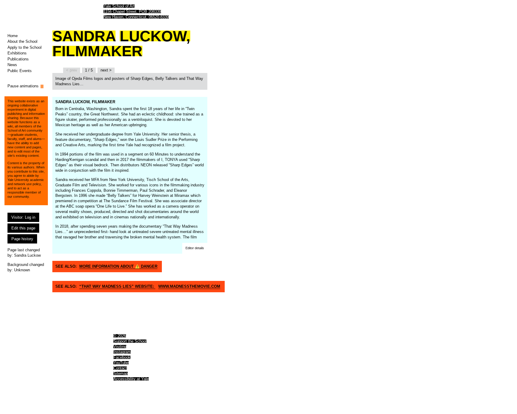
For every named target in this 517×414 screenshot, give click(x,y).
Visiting (119, 346)
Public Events (19, 71)
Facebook (121, 357)
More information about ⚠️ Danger (118, 266)
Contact (120, 368)
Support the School (130, 341)
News (12, 65)
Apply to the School (24, 47)
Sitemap (120, 373)
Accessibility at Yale (131, 379)
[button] (194, 248)
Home (12, 36)
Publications (18, 59)
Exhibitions (17, 53)
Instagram (122, 352)
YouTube (121, 362)
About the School (22, 41)
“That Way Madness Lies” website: (117, 286)
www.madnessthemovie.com (189, 286)
